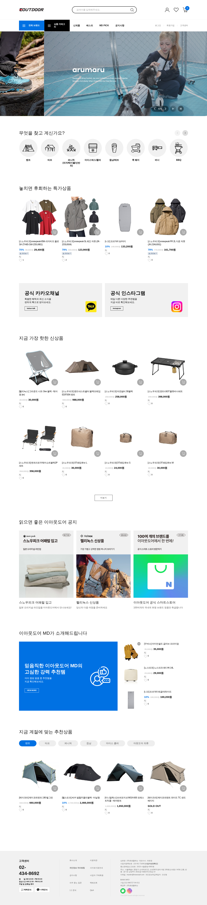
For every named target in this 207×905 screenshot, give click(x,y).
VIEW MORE (32, 690)
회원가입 (170, 25)
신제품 (76, 25)
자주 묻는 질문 (76, 883)
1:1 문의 (73, 890)
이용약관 (93, 860)
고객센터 (184, 25)
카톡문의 (44, 890)
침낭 (88, 743)
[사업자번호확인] (151, 864)
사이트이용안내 (96, 868)
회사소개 (73, 860)
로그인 (158, 25)
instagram (117, 308)
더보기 (103, 498)
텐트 (27, 743)
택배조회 (93, 883)
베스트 (89, 25)
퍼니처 (68, 743)
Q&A (92, 890)
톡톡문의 (27, 890)
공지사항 (119, 25)
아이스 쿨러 (112, 743)
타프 (47, 743)
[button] (154, 108)
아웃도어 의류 (141, 743)
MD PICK (104, 25)
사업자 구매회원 (96, 875)
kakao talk (31, 308)
